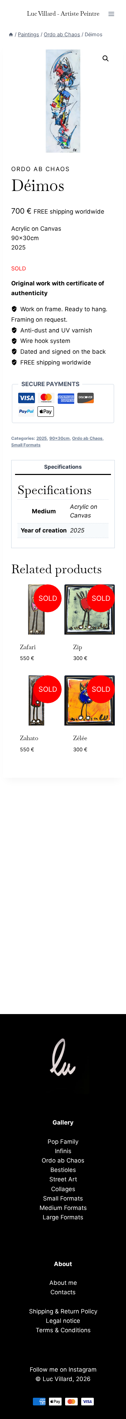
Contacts (63, 1292)
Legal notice (63, 1320)
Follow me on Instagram (63, 1369)
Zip (77, 647)
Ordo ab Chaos (40, 169)
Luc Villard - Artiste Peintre (63, 13)
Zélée (80, 738)
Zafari (28, 647)
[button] (105, 58)
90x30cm (59, 438)
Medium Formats (63, 1207)
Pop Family (63, 1141)
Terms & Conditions (63, 1330)
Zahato (29, 738)
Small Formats (26, 444)
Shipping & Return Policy (63, 1311)
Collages (63, 1189)
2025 (41, 438)
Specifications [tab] (63, 466)
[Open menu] (111, 13)
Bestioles (63, 1169)
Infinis (63, 1151)
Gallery (63, 1122)
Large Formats (63, 1217)
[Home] (10, 34)
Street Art (63, 1179)
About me (63, 1282)
